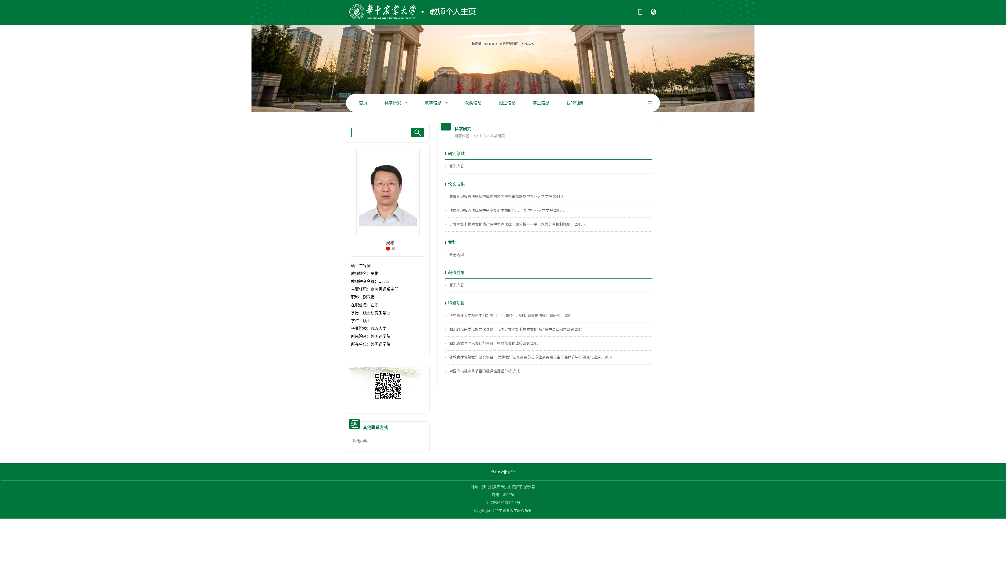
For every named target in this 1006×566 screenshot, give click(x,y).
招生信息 (507, 103)
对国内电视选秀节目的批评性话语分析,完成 (484, 371)
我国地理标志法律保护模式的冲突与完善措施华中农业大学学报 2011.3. (506, 197)
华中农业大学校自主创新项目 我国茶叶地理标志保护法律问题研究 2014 (510, 316)
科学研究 (393, 103)
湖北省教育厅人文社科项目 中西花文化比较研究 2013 (493, 343)
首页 (363, 103)
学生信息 (541, 103)
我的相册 (574, 103)
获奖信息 (473, 103)
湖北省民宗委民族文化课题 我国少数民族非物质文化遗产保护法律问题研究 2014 (515, 329)
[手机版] (640, 13)
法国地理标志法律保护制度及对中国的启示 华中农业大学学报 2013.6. (507, 211)
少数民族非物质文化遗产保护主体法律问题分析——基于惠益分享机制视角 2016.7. (517, 224)
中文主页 (478, 136)
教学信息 (433, 103)
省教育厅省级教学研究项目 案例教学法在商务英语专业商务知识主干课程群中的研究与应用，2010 (530, 357)
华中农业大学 (503, 472)
